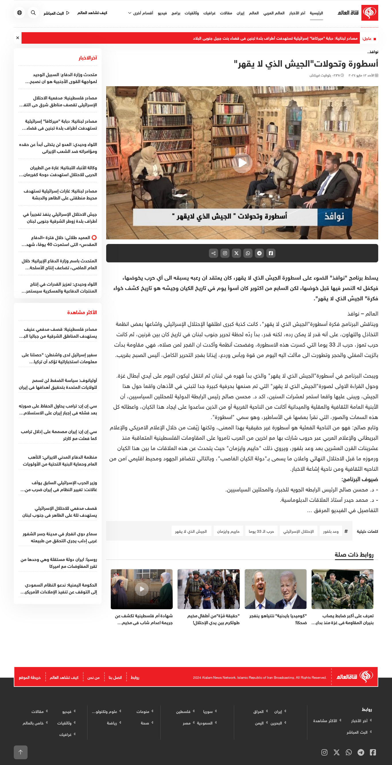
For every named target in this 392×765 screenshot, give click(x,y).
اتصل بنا (115, 676)
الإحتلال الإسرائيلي (298, 530)
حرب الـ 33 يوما (261, 530)
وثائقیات (192, 12)
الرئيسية (316, 12)
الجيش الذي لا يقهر (191, 530)
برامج (176, 12)
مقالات (226, 12)
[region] (242, 163)
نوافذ (354, 312)
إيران (240, 12)
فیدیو (162, 12)
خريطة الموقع (30, 676)
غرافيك (209, 12)
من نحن (94, 676)
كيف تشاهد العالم (92, 12)
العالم (254, 12)
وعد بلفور (331, 530)
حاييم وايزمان (228, 530)
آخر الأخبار (297, 12)
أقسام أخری (142, 12)
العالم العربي (274, 12)
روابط (135, 676)
